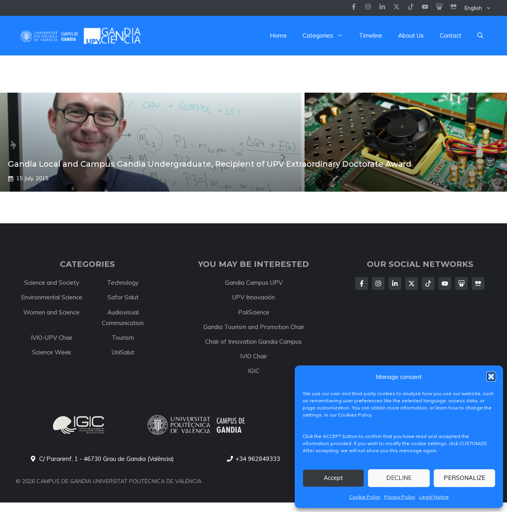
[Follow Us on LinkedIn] (395, 283)
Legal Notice (434, 497)
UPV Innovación (253, 297)
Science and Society (51, 282)
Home (278, 35)
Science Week (51, 352)
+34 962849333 (258, 459)
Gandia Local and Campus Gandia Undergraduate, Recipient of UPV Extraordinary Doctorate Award (210, 164)
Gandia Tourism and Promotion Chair (253, 327)
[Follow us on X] (396, 7)
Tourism (123, 337)
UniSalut (123, 352)
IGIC (253, 371)
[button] (491, 377)
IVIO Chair (253, 356)
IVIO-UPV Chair (51, 337)
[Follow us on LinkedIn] (411, 7)
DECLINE (399, 478)
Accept (333, 478)
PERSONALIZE (464, 478)
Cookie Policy (364, 497)
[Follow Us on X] (411, 283)
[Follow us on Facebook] (354, 7)
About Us (411, 35)
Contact (450, 35)
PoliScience (253, 312)
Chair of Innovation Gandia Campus (253, 341)
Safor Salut (123, 297)
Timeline (370, 35)
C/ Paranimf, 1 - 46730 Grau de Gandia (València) (106, 459)
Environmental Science (51, 297)
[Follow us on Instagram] (368, 7)
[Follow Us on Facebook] (361, 283)
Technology (123, 282)
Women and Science (51, 312)
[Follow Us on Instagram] (378, 283)
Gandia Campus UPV (253, 282)
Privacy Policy (399, 497)
